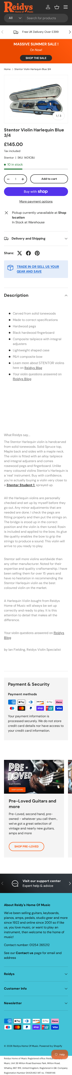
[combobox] (36, 18)
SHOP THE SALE (36, 58)
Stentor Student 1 (21, 485)
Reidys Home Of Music (25, 1046)
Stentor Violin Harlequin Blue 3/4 (32, 69)
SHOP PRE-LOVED (26, 846)
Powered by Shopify (50, 1046)
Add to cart (49, 179)
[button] (56, 7)
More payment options (36, 201)
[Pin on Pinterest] (37, 253)
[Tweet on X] (19, 253)
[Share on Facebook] (28, 253)
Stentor (9, 157)
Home (7, 69)
